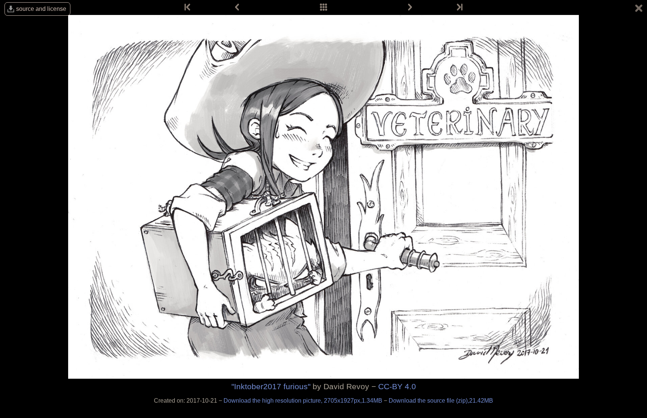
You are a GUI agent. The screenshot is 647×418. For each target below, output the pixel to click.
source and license (41, 9)
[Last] (459, 7)
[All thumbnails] (323, 7)
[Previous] (237, 7)
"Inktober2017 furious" (270, 386)
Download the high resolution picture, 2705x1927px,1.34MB (304, 400)
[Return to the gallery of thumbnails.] (638, 9)
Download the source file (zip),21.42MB (441, 400)
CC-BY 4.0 (397, 386)
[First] (188, 7)
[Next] (410, 7)
